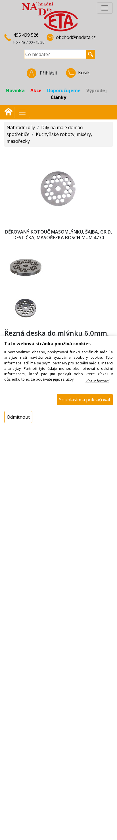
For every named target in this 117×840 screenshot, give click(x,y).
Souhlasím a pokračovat (84, 400)
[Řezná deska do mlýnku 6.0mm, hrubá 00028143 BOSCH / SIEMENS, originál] (58, 186)
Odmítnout (18, 417)
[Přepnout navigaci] (22, 112)
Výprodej (96, 90)
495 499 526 (26, 35)
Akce (35, 90)
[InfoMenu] (105, 8)
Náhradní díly (21, 127)
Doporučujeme (64, 90)
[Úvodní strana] (8, 111)
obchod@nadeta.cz (76, 37)
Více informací (97, 380)
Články (58, 97)
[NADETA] (50, 16)
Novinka (15, 90)
